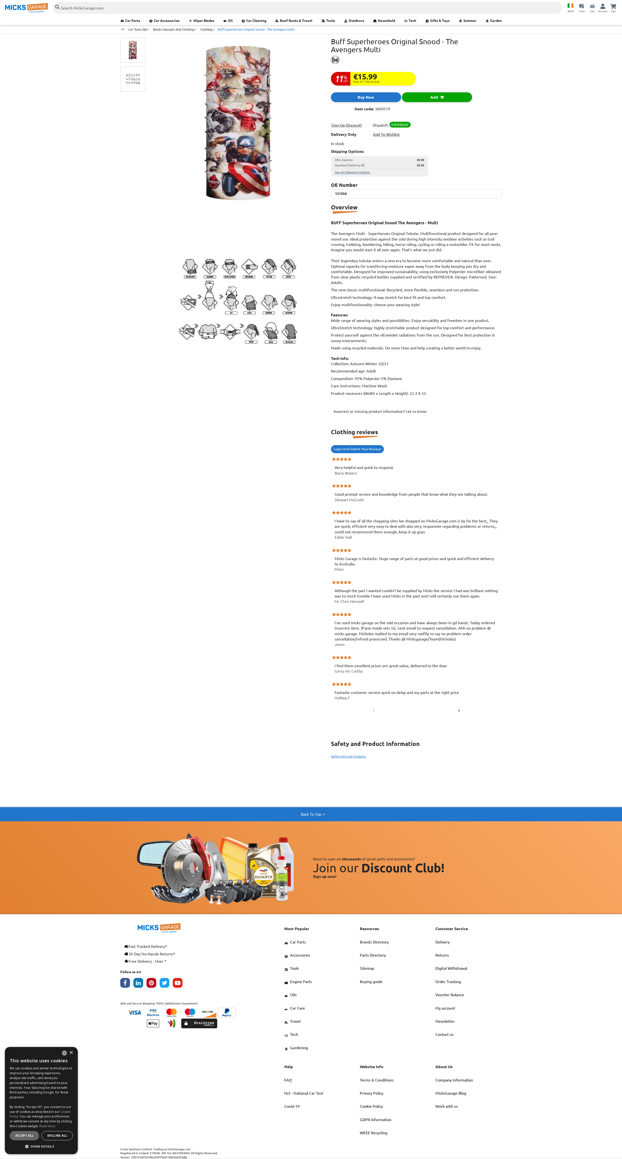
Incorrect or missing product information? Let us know (380, 411)
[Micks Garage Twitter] (166, 984)
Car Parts (132, 21)
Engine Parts (301, 981)
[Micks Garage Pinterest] (153, 984)
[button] (41, 1146)
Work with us (446, 1106)
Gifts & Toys (440, 21)
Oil (230, 21)
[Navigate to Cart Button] (613, 6)
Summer (469, 21)
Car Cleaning (256, 21)
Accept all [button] (24, 1135)
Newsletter (445, 1021)
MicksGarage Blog (450, 1093)
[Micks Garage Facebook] (126, 984)
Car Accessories (167, 21)
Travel (295, 1021)
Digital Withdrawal (451, 968)
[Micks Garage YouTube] (179, 984)
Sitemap (367, 968)
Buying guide (371, 981)
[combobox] (64, 1053)
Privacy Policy (371, 1093)
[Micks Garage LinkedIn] (140, 984)
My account (445, 1008)
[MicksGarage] (26, 8)
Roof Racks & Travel (296, 21)
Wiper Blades (203, 21)
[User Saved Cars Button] (592, 6)
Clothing (206, 29)
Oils (293, 995)
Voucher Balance (449, 995)
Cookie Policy (371, 1106)
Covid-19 (292, 1106)
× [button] (71, 1053)
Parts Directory (373, 955)
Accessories (300, 955)
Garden (496, 21)
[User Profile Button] (603, 6)
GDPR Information (375, 1119)
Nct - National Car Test (303, 1093)
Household (386, 21)
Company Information (454, 1080)
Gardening (299, 1048)
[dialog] (41, 1100)
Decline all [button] (57, 1135)
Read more (47, 1126)
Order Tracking (448, 981)
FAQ (288, 1080)
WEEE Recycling (373, 1133)
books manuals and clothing (174, 29)
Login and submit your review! (357, 449)
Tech (412, 21)
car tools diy (137, 29)
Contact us (444, 1034)
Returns (442, 955)
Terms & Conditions (377, 1080)
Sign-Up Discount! (346, 125)
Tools (330, 21)
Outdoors (356, 21)
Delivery (442, 942)
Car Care (297, 1008)
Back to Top (311, 814)
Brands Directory (374, 942)
